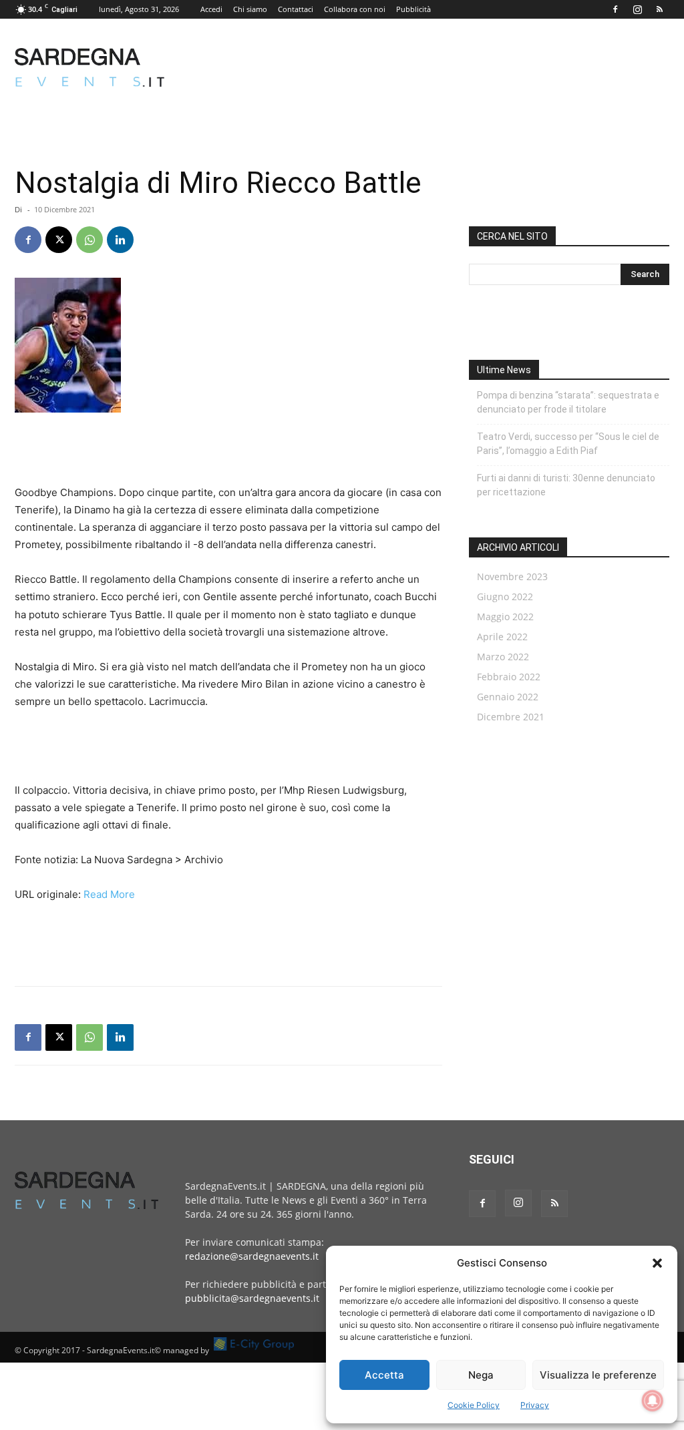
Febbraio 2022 (508, 676)
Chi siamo (250, 9)
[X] (58, 239)
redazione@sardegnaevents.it (252, 1256)
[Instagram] (637, 9)
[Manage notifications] (652, 1400)
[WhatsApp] (89, 239)
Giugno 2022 (505, 596)
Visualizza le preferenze (598, 1375)
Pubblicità (413, 9)
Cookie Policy (474, 1405)
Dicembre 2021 (510, 716)
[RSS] (659, 9)
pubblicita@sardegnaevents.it (252, 1298)
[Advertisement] (426, 67)
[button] (657, 1263)
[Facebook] (615, 9)
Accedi (211, 9)
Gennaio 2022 (507, 696)
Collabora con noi (354, 9)
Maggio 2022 (505, 616)
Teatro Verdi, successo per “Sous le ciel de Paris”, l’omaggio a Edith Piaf (568, 443)
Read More (109, 894)
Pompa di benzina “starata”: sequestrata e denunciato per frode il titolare (568, 402)
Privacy (534, 1405)
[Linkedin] (120, 239)
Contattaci (295, 9)
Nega (481, 1375)
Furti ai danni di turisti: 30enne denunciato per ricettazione (566, 485)
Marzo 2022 (503, 656)
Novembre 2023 (512, 576)
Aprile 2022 (502, 636)
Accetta (384, 1375)
